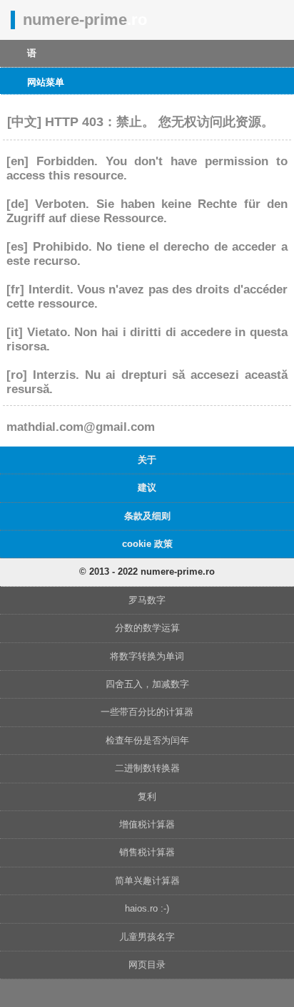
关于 (147, 459)
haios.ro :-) (147, 908)
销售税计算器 (147, 852)
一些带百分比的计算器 (147, 711)
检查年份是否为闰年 (147, 740)
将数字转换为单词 (147, 656)
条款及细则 (147, 516)
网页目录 (147, 964)
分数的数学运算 (147, 627)
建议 (147, 487)
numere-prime (85, 19)
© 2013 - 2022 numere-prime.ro (147, 571)
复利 (147, 796)
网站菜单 (45, 82)
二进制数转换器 (147, 768)
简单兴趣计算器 (147, 880)
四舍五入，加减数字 (147, 684)
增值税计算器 (147, 824)
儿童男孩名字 (147, 937)
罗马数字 (147, 600)
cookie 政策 (147, 543)
